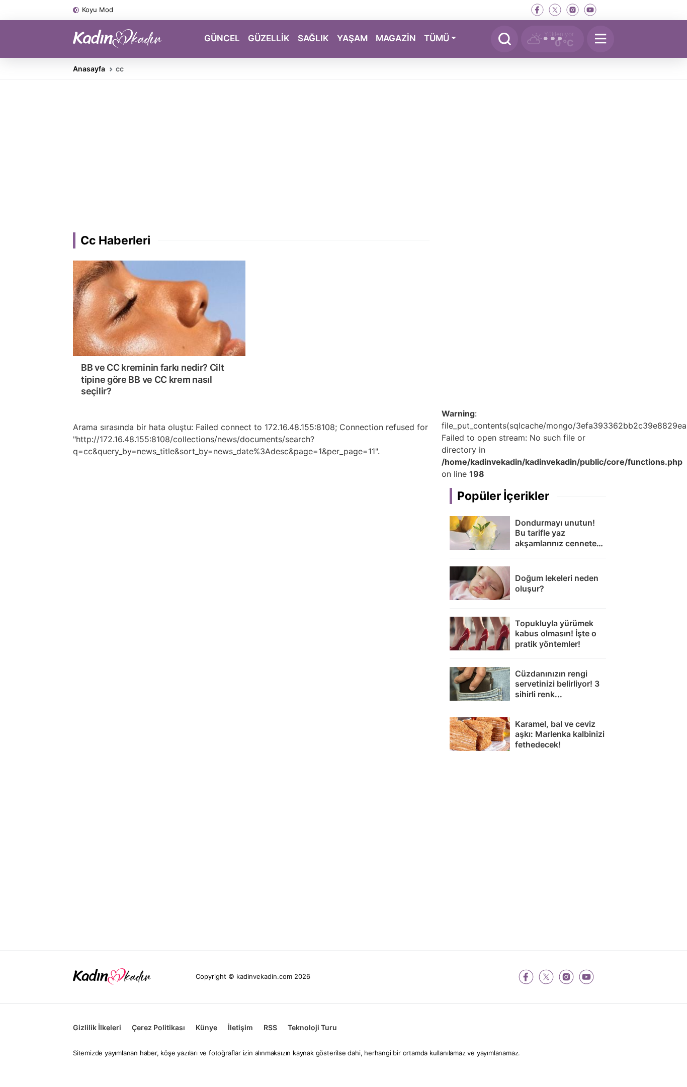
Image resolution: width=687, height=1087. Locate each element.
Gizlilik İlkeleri (97, 1027)
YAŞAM (352, 38)
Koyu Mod (97, 10)
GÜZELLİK (269, 38)
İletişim (240, 1027)
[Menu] (600, 39)
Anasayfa (89, 68)
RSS (270, 1027)
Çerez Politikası (158, 1027)
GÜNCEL (222, 38)
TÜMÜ (436, 38)
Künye (206, 1027)
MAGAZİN (396, 38)
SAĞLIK (313, 38)
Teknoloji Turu (312, 1027)
